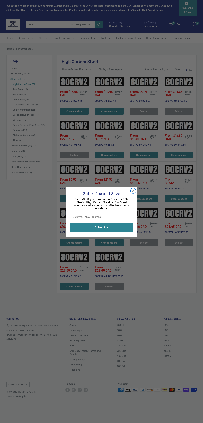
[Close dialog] (133, 190)
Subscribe (101, 227)
